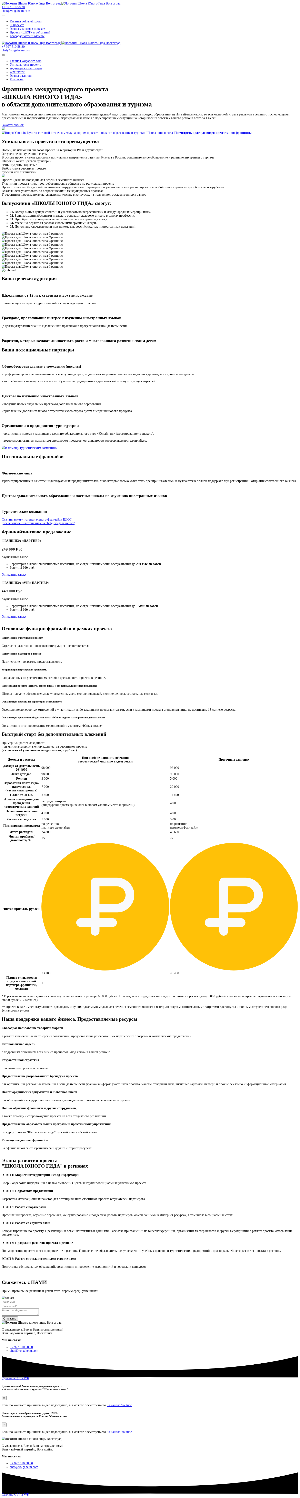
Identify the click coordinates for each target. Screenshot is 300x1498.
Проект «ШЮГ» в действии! (30, 32)
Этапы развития (21, 75)
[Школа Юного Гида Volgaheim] (61, 3)
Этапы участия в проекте (27, 28)
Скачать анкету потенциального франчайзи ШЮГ (38, 521)
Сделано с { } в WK (15, 1378)
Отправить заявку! (15, 574)
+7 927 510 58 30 (13, 7)
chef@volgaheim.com (16, 10)
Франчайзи (17, 72)
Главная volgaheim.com (25, 21)
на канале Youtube (119, 1405)
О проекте (17, 25)
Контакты (16, 79)
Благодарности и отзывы (27, 36)
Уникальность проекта (25, 64)
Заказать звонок (13, 125)
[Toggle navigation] (3, 15)
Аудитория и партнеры (26, 68)
